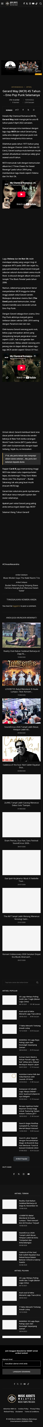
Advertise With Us (9, 1409)
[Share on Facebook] (23, 110)
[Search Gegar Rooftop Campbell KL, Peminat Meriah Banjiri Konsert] (9, 1127)
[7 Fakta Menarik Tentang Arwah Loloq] (9, 1029)
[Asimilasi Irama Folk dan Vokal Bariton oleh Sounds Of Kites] (9, 1077)
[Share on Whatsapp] (34, 110)
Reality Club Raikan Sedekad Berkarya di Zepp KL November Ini (28, 1203)
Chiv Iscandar (14, 100)
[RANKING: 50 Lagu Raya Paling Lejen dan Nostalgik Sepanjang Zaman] (9, 1043)
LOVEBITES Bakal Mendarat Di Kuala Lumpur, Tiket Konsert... (21, 690)
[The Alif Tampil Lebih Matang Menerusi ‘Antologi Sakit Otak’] (21, 900)
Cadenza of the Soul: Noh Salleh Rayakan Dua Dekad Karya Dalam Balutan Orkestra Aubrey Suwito (29, 1257)
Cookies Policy (23, 1409)
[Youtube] (33, 3)
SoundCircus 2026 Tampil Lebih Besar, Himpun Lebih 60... (21, 728)
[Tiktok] (36, 3)
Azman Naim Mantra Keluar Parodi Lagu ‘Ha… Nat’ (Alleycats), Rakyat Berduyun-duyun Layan (29, 1061)
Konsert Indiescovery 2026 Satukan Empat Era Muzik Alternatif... (22, 955)
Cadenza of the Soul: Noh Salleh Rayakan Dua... (21, 766)
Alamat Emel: (7, 1359)
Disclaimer (19, 1411)
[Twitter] (27, 3)
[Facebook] (24, 3)
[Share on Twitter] (28, 110)
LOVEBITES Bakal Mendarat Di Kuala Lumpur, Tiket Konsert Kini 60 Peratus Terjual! (29, 1219)
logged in (16, 606)
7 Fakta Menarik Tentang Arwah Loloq (29, 1026)
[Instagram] (30, 3)
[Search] (40, 3)
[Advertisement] (21, 35)
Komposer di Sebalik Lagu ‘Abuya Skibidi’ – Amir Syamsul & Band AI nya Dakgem (29, 1093)
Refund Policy (9, 1411)
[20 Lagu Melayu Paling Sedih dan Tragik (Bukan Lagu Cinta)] (9, 1000)
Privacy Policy (35, 1409)
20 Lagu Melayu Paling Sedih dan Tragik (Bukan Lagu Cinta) (29, 999)
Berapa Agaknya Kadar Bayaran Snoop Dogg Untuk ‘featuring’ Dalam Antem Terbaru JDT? (29, 1110)
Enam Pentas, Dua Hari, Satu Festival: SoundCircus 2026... (21, 841)
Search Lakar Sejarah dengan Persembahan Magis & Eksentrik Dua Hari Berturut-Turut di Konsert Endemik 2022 (28, 1143)
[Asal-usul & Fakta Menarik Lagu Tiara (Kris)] (9, 1015)
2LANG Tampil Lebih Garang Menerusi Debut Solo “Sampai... (21, 804)
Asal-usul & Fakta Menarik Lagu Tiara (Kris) (30, 1012)
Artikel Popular (21, 1159)
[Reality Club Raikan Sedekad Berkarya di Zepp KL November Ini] (21, 635)
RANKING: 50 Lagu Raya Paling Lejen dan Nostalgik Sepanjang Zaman (29, 1043)
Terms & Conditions (32, 1411)
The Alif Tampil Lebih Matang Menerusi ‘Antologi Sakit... (21, 917)
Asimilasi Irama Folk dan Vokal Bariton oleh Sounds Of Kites (29, 1076)
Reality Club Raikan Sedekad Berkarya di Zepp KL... (21, 652)
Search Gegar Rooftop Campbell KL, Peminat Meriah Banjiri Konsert (28, 1125)
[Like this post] (18, 110)
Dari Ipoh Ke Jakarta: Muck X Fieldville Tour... (21, 879)
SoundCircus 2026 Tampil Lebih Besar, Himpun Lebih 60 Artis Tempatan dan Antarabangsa (28, 1237)
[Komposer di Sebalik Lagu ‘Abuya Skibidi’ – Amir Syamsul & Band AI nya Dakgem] (9, 1092)
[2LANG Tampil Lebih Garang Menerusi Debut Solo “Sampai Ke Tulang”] (21, 786)
